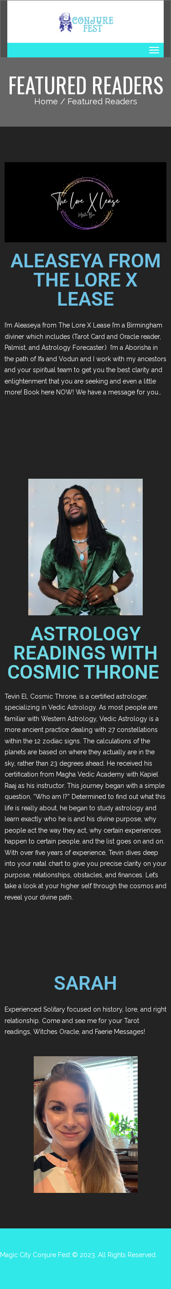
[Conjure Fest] (85, 21)
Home (46, 101)
